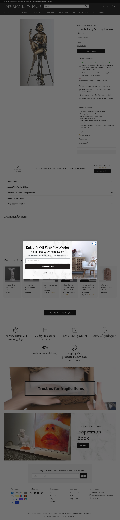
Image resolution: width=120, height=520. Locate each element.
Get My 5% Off (48, 266)
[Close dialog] (94, 243)
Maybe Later (48, 273)
